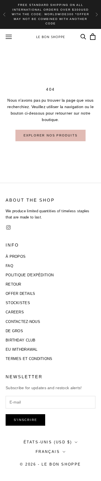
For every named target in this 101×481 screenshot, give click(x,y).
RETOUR (13, 284)
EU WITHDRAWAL (22, 349)
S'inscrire (25, 419)
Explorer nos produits (50, 135)
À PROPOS (16, 256)
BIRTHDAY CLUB (21, 340)
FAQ (9, 266)
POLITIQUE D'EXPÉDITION (30, 275)
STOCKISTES (18, 303)
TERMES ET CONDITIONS (29, 359)
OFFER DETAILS (20, 293)
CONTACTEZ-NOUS (23, 322)
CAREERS (15, 312)
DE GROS (14, 331)
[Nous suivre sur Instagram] (8, 227)
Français (48, 452)
